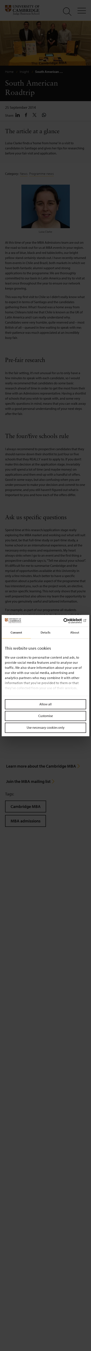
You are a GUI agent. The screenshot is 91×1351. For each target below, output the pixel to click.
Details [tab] (45, 632)
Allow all (45, 704)
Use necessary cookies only (46, 728)
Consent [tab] (16, 632)
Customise (45, 716)
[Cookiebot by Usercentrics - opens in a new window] (67, 621)
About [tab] (74, 632)
